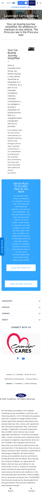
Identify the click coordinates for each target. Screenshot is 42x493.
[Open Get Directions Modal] (37, 3)
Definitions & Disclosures (14, 379)
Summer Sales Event (2, 246)
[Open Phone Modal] (40, 3)
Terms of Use (30, 374)
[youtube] (23, 358)
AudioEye (19, 383)
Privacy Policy (31, 379)
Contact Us (10, 374)
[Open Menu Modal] (2, 3)
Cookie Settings (31, 383)
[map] (17, 358)
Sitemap (19, 374)
